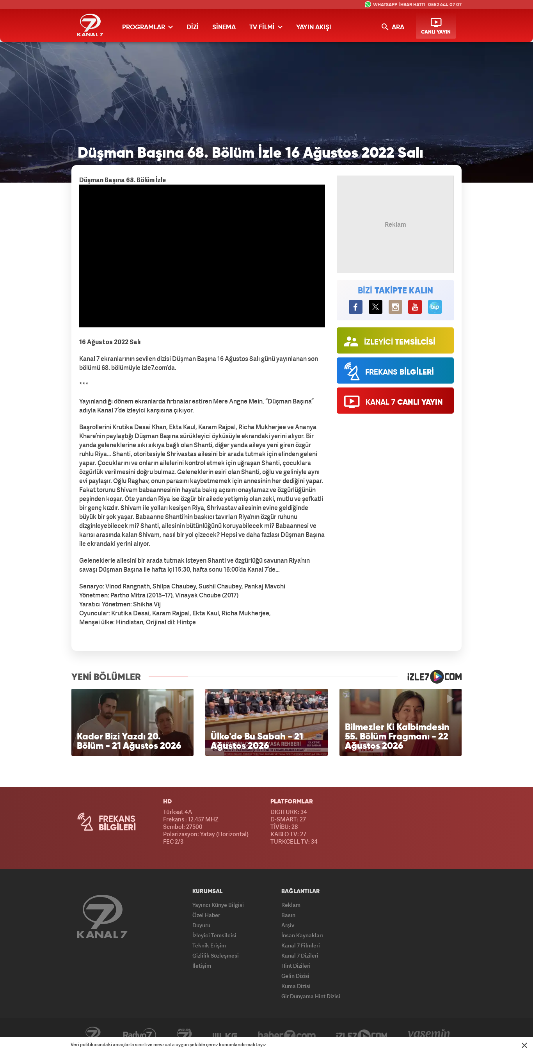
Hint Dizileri (296, 965)
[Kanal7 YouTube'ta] (415, 307)
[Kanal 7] (102, 916)
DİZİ (193, 27)
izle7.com (430, 677)
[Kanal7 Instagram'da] (395, 307)
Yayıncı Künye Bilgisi (218, 904)
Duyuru (201, 925)
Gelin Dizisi (295, 975)
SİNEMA (224, 27)
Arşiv (287, 925)
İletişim (201, 965)
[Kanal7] (90, 25)
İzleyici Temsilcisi (214, 935)
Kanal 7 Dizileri (299, 955)
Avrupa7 (184, 1035)
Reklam (290, 904)
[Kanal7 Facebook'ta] (355, 307)
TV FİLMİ (262, 27)
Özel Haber (206, 915)
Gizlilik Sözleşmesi (215, 955)
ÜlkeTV (225, 1035)
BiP (435, 307)
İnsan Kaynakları (302, 935)
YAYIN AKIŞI (313, 27)
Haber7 (287, 1035)
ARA (397, 27)
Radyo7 (139, 1035)
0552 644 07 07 (445, 5)
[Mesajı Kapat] (524, 1045)
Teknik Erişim (209, 945)
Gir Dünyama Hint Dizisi (310, 996)
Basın (288, 915)
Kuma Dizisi (296, 986)
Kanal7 (93, 1035)
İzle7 (361, 1035)
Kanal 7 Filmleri (300, 945)
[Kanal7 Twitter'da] (375, 307)
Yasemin (429, 1035)
